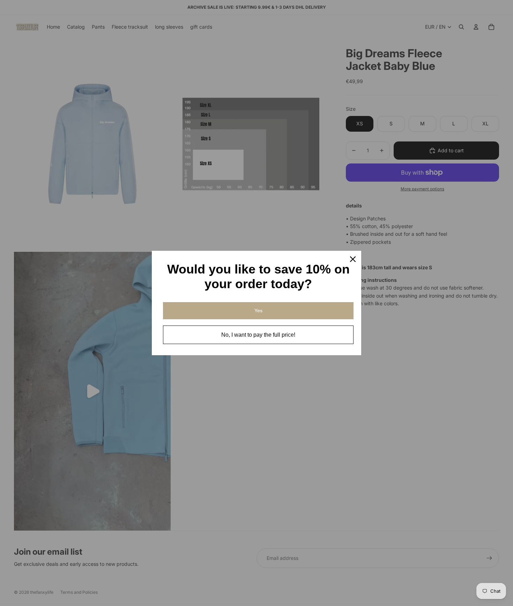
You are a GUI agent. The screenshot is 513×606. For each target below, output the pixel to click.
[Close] (352, 259)
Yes (258, 310)
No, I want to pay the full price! (258, 335)
